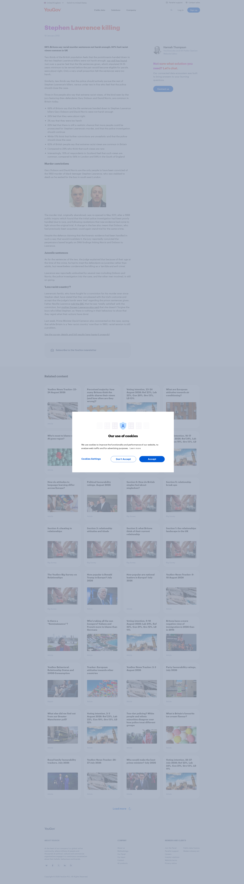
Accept (152, 459)
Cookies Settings (91, 459)
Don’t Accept (123, 459)
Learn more (135, 448)
